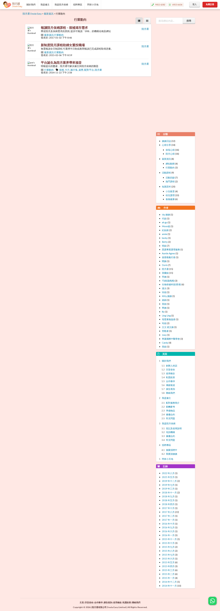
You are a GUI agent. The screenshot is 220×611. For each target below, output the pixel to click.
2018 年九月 (168, 496)
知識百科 (166, 186)
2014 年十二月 (169, 581)
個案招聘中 (171, 450)
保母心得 (170, 149)
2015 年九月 (168, 547)
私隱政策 (170, 377)
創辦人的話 (171, 365)
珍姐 (164, 292)
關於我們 (30, 4)
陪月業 (98, 69)
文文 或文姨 (168, 327)
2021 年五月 (168, 477)
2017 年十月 (168, 508)
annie (164, 234)
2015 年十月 (168, 543)
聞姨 (164, 261)
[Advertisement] (175, 85)
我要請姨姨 (171, 453)
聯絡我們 (170, 393)
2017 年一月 (168, 519)
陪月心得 (170, 153)
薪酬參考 (170, 406)
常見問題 (170, 418)
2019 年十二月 (169, 481)
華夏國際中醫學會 (171, 338)
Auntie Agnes (168, 253)
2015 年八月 (168, 550)
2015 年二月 (168, 574)
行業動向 (59, 34)
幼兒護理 (170, 195)
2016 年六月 (168, 531)
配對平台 (89, 69)
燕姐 (164, 346)
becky (165, 238)
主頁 (82, 602)
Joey (164, 335)
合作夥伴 (170, 381)
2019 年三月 (168, 488)
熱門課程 (170, 181)
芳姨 (164, 276)
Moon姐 (166, 226)
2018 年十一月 (169, 492)
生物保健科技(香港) (171, 284)
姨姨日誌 (166, 141)
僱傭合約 (170, 414)
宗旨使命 (170, 369)
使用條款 (170, 373)
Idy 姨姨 (166, 214)
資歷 (81, 69)
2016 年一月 (168, 535)
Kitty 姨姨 (167, 296)
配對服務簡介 (172, 402)
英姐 (164, 304)
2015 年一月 (168, 578)
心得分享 (166, 145)
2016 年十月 (168, 523)
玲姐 (164, 323)
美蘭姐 (165, 272)
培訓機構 (170, 432)
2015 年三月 (168, 570)
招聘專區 (77, 4)
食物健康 (170, 199)
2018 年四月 (168, 504)
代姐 (164, 218)
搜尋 (188, 20)
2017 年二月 (168, 516)
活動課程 (166, 172)
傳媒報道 (170, 385)
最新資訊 (48, 13)
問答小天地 (92, 4)
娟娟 (164, 300)
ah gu (164, 222)
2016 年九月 (168, 527)
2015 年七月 (168, 554)
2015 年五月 (168, 562)
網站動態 (170, 163)
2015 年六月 (168, 558)
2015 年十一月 (169, 539)
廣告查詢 (170, 389)
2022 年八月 (168, 473)
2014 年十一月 (169, 585)
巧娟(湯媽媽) (168, 280)
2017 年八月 (168, 512)
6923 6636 (177, 4)
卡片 (67, 69)
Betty (165, 241)
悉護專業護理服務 (171, 249)
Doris (164, 265)
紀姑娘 (165, 230)
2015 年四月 (168, 566)
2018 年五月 (168, 500)
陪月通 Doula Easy (32, 13)
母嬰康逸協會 (168, 319)
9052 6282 (160, 4)
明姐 (164, 245)
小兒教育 (170, 191)
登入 (194, 4)
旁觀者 (165, 331)
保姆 (61, 69)
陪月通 (145, 28)
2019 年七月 (168, 484)
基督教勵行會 (168, 257)
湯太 (164, 288)
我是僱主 (45, 4)
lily (163, 311)
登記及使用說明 (174, 428)
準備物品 (170, 410)
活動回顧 (170, 177)
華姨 (164, 307)
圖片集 (74, 69)
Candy (165, 342)
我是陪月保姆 (61, 4)
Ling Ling (166, 315)
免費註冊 (210, 4)
